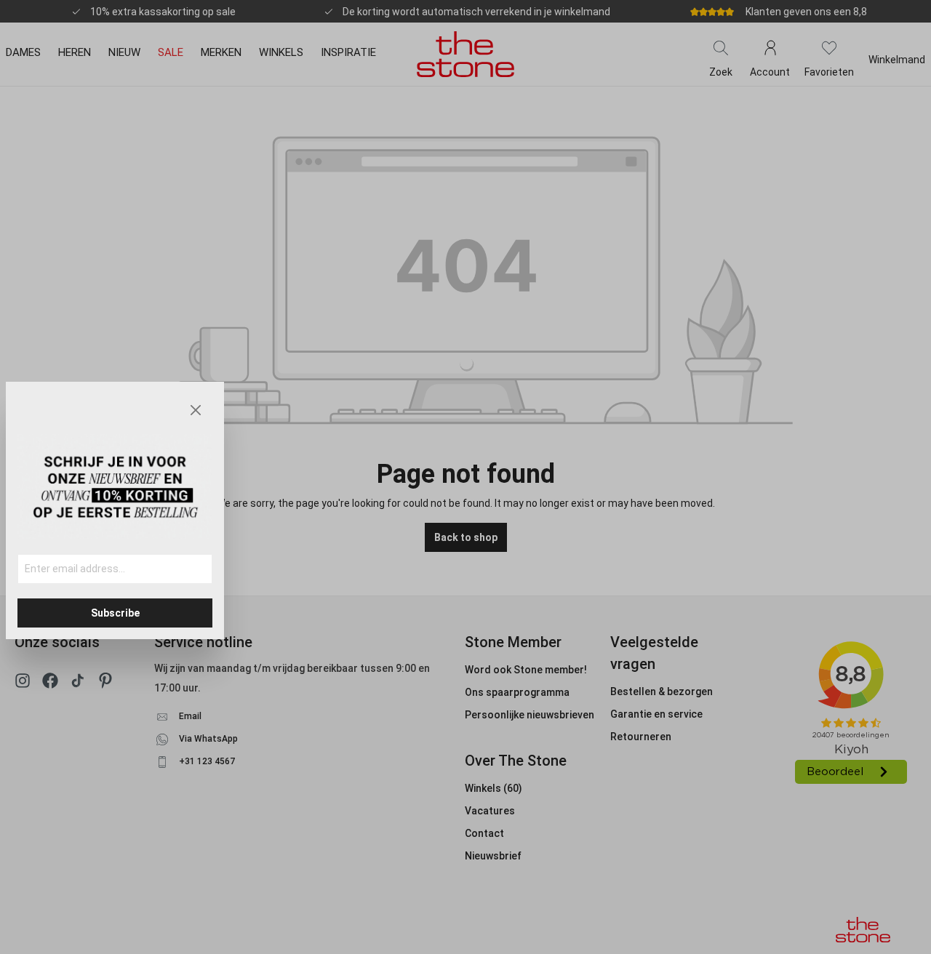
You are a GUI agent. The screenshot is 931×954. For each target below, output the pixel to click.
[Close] (195, 410)
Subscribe (115, 613)
